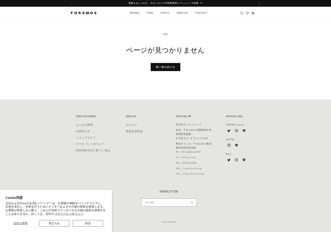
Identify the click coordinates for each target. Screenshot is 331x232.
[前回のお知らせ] (72, 3)
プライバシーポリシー (69, 214)
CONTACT (201, 13)
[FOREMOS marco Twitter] (229, 131)
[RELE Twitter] (229, 161)
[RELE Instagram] (236, 161)
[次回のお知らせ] (259, 3)
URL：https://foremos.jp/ (190, 173)
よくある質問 (84, 125)
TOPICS (165, 13)
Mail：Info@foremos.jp (189, 168)
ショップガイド (86, 137)
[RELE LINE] (244, 161)
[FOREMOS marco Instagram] (236, 131)
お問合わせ (83, 131)
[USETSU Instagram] (229, 146)
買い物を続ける (165, 66)
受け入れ (54, 223)
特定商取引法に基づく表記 (93, 150)
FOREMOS (172, 222)
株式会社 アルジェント (189, 124)
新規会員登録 (134, 131)
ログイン (131, 125)
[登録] (191, 202)
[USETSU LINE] (236, 146)
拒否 (88, 223)
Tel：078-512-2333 (186, 157)
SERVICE (182, 13)
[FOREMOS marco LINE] (244, 131)
